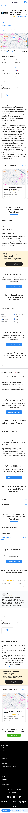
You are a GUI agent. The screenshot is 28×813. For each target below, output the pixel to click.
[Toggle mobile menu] (2, 2)
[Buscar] (25, 2)
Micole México (5, 776)
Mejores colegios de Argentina (8, 766)
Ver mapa (5, 30)
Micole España (5, 773)
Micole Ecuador (5, 784)
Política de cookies (14, 805)
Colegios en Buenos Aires (8, 6)
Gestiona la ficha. (10, 51)
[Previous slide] (1, 599)
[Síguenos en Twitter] (11, 797)
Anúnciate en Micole (6, 756)
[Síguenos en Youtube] (20, 797)
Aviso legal (4, 801)
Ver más (24, 166)
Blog (2, 750)
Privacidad (14, 801)
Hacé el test (14, 735)
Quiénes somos (5, 748)
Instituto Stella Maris (15, 188)
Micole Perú (4, 782)
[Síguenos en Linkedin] (8, 797)
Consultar (17, 67)
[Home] (1, 5)
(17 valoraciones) (22, 16)
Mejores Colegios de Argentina (10, 5)
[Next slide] (26, 599)
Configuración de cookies (22, 802)
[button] (14, 220)
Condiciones (4, 805)
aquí (9, 666)
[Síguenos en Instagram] (17, 797)
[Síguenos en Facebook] (14, 797)
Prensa (3, 753)
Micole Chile (4, 779)
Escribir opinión (6, 610)
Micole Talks (4, 758)
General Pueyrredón (20, 6)
